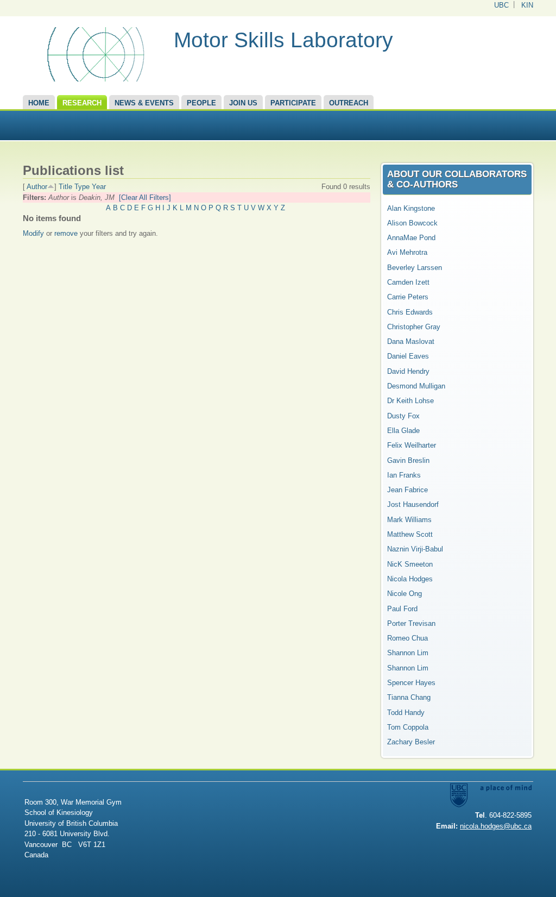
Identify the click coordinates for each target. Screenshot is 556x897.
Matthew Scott (410, 534)
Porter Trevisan (411, 623)
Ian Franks (404, 475)
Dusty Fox (403, 416)
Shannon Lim (407, 653)
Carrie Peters (407, 297)
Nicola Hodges (410, 579)
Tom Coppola (407, 727)
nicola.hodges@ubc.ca (496, 826)
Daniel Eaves (408, 356)
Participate (293, 103)
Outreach (348, 103)
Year (99, 187)
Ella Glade (403, 430)
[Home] (94, 79)
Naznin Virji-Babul (415, 549)
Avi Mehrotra (407, 252)
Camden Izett (408, 282)
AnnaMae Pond (411, 238)
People (201, 103)
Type (82, 187)
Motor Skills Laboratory (283, 40)
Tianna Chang (409, 697)
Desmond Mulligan (416, 386)
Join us (243, 103)
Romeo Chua (407, 638)
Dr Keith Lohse (410, 401)
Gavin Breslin (408, 460)
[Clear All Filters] (145, 197)
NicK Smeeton (410, 564)
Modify (33, 233)
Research (82, 103)
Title (65, 187)
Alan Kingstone (411, 208)
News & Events (144, 103)
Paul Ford (402, 609)
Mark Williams (409, 520)
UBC (501, 5)
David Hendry (408, 371)
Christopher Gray (413, 327)
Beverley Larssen (414, 268)
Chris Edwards (410, 312)
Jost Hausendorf (413, 504)
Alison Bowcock (412, 223)
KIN (527, 5)
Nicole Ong (404, 593)
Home (38, 103)
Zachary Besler (411, 742)
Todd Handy (406, 712)
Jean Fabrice (407, 490)
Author (37, 187)
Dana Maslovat (410, 341)
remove (66, 233)
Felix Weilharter (411, 445)
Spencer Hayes (411, 683)
